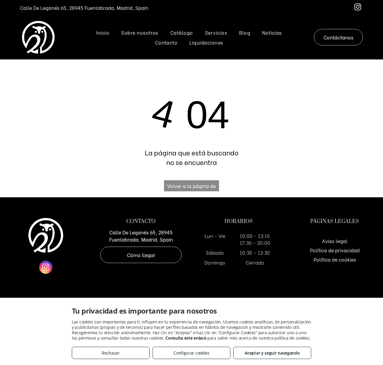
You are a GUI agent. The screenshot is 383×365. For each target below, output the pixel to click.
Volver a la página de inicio (191, 186)
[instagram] (357, 8)
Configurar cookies (191, 353)
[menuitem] (102, 32)
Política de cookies (335, 259)
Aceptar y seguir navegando (272, 353)
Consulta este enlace (185, 338)
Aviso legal (334, 240)
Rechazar (111, 353)
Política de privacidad (335, 250)
